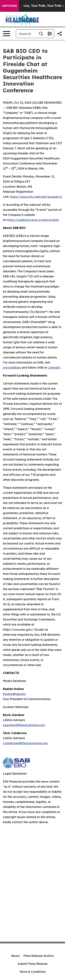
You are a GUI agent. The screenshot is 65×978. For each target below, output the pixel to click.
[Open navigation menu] (6, 33)
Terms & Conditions (32, 971)
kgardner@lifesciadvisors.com (24, 725)
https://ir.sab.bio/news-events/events (33, 220)
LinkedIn (54, 367)
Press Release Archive (38, 956)
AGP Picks (9, 5)
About (15, 956)
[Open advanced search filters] (49, 33)
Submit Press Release (32, 964)
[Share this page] (59, 33)
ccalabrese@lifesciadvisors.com (25, 743)
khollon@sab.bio (14, 694)
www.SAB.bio (12, 367)
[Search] (41, 33)
